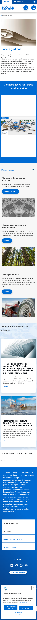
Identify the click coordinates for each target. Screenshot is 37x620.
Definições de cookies (18, 613)
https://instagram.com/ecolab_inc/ (21, 565)
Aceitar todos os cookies (11, 607)
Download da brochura (9, 191)
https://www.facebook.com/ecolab (16, 565)
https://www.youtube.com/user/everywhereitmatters (26, 565)
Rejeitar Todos (26, 608)
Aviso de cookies (23, 602)
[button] (25, 7)
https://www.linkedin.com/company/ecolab (11, 565)
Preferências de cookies (18, 572)
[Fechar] (33, 588)
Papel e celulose (7, 15)
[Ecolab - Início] (7, 8)
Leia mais (6, 240)
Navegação (8, 170)
